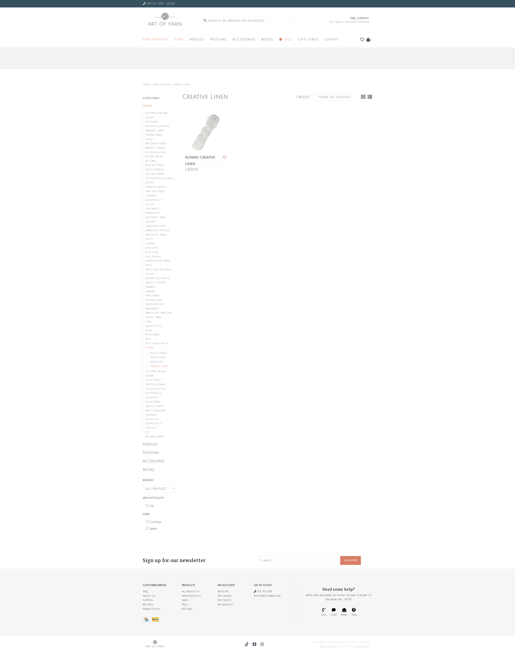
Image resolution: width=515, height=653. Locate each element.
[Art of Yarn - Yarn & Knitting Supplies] (169, 20)
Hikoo (149, 239)
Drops (149, 182)
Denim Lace (157, 361)
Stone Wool (153, 393)
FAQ (145, 591)
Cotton (155, 522)
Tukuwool (152, 397)
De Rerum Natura (156, 113)
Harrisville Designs (157, 230)
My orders (225, 596)
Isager (149, 117)
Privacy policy (152, 609)
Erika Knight (153, 200)
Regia (148, 330)
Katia (148, 265)
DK (152, 506)
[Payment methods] (147, 620)
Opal (148, 321)
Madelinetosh (154, 304)
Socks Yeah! (153, 380)
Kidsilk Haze (157, 357)
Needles (196, 39)
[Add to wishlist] (225, 157)
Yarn (178, 39)
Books (267, 39)
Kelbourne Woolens (158, 269)
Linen (153, 528)
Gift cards (308, 39)
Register (223, 591)
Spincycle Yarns (155, 384)
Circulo (150, 428)
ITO (147, 432)
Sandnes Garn (154, 130)
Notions (218, 39)
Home (146, 84)
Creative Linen (182, 84)
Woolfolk (152, 419)
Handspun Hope (155, 226)
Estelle (149, 204)
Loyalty (331, 39)
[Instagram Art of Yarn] (262, 644)
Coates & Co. (153, 423)
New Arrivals (155, 39)
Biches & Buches (155, 152)
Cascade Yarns (154, 174)
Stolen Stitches (155, 389)
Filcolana (151, 122)
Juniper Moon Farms (158, 261)
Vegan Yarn (152, 402)
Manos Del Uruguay (158, 313)
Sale (287, 39)
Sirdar (149, 376)
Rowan (165, 84)
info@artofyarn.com (267, 596)
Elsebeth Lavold (155, 187)
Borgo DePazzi (154, 169)
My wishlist (225, 604)
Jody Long (152, 252)
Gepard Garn (153, 135)
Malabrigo (152, 308)
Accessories (244, 39)
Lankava (150, 291)
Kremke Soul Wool (157, 278)
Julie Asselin (153, 256)
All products (190, 591)
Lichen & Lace (153, 300)
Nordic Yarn (153, 317)
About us (149, 596)
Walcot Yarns (154, 406)
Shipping (148, 600)
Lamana (150, 287)
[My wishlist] (362, 40)
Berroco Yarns (155, 148)
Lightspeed (362, 646)
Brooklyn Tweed (156, 143)
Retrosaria (152, 334)
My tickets (224, 600)
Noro (149, 139)
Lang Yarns (152, 295)
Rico (148, 339)
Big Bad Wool (154, 156)
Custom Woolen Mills (160, 178)
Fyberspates (152, 213)
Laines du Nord (155, 282)
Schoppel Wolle (155, 371)
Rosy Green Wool (157, 343)
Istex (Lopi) (152, 248)
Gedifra (150, 221)
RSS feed (187, 609)
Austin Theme (328, 646)
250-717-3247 (264, 591)
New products (191, 596)
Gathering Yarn (155, 217)
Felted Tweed (158, 353)
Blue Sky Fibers (154, 165)
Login (171, 3)
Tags (185, 604)
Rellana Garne (154, 436)
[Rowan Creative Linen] (206, 132)
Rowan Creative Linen (200, 160)
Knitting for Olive (157, 126)
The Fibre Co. (153, 208)
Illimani (150, 243)
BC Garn (150, 161)
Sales (185, 600)
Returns (148, 604)
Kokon (149, 274)
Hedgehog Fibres (156, 235)
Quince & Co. (153, 326)
